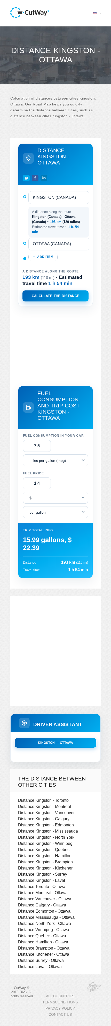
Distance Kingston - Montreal (44, 806)
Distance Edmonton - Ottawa (44, 911)
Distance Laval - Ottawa (40, 966)
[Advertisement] (55, 345)
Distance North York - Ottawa (44, 923)
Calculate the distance (56, 296)
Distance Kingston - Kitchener (45, 868)
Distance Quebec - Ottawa (42, 935)
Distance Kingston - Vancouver (46, 812)
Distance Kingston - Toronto (43, 800)
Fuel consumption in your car (53, 435)
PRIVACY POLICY (60, 1008)
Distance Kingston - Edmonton (46, 825)
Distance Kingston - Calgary (43, 818)
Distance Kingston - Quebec (43, 849)
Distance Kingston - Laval (41, 880)
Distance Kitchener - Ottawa (43, 954)
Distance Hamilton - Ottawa (43, 942)
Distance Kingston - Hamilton (45, 855)
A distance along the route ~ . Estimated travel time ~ (57, 222)
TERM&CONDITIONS (60, 1002)
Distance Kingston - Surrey (42, 874)
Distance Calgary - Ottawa (42, 905)
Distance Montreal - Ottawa (43, 892)
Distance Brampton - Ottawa (43, 948)
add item (45, 256)
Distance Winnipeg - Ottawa (43, 929)
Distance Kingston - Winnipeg (45, 843)
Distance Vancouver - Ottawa (44, 898)
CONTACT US (60, 1015)
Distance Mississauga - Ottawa (46, 917)
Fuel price (33, 473)
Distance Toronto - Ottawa (41, 886)
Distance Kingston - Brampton (45, 861)
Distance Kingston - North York (46, 837)
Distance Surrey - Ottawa (41, 960)
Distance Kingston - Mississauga (48, 831)
